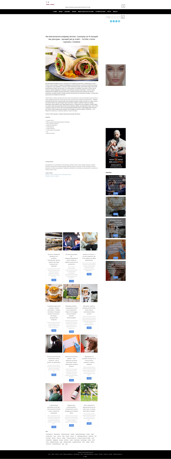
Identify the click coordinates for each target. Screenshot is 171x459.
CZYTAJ (71, 281)
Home (55, 11)
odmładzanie (49, 440)
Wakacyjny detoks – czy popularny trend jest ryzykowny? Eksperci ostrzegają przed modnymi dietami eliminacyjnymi (71, 311)
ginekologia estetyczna (82, 436)
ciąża (55, 436)
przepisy (61, 440)
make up (59, 438)
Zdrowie (67, 11)
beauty (88, 434)
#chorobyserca (49, 434)
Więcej (115, 11)
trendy (89, 440)
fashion (72, 436)
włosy (83, 442)
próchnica (66, 440)
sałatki (71, 440)
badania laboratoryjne (80, 434)
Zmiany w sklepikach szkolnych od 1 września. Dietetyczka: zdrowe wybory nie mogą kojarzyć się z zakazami (54, 260)
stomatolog (76, 440)
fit (75, 436)
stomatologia (83, 440)
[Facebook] (46, 2)
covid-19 (59, 436)
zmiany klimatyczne (56, 444)
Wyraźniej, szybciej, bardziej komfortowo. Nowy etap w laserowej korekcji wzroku (89, 310)
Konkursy (106, 454)
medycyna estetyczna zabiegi (83, 438)
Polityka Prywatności (117, 454)
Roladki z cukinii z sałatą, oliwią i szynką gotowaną (58, 174)
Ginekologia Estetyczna (89, 454)
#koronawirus (57, 434)
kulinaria (53, 438)
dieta (63, 436)
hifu (95, 436)
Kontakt (110, 454)
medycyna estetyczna (71, 438)
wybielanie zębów (67, 442)
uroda (47, 442)
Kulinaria (101, 454)
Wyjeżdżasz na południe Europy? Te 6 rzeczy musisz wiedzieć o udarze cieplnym (89, 360)
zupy (63, 444)
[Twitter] (48, 2)
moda (93, 438)
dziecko (67, 436)
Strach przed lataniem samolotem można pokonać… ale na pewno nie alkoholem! (54, 359)
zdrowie (92, 442)
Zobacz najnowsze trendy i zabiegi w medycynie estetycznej (115, 74)
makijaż (63, 438)
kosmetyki (48, 438)
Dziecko (96, 454)
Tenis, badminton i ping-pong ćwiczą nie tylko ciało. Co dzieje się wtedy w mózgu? (89, 408)
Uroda (74, 11)
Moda (61, 11)
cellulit (92, 434)
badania (72, 434)
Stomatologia (100, 11)
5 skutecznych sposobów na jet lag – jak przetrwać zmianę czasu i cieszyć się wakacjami (53, 409)
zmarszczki (48, 444)
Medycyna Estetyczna (86, 11)
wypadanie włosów (77, 442)
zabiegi (87, 442)
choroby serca (49, 436)
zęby (66, 444)
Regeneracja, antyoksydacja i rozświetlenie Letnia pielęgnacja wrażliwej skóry (71, 409)
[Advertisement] (71, 24)
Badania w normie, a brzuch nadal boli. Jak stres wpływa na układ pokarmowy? (89, 257)
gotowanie (91, 436)
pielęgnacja (55, 440)
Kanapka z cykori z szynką (52, 176)
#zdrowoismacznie (65, 434)
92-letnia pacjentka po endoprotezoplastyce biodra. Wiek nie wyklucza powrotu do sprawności (71, 259)
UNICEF (93, 440)
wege (61, 442)
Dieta (109, 11)
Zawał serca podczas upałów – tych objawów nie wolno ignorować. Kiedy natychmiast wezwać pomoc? (71, 361)
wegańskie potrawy (54, 442)
